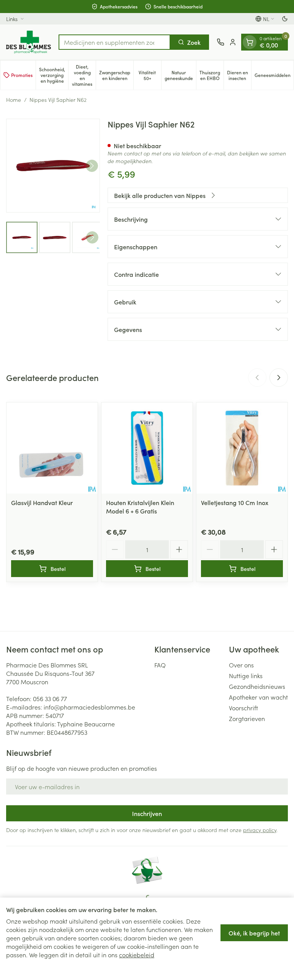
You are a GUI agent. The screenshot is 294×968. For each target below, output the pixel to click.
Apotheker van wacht (258, 697)
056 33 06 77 (50, 698)
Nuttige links (246, 675)
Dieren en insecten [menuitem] (239, 75)
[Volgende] (92, 166)
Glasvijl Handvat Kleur (42, 502)
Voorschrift (243, 707)
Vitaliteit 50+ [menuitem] (150, 75)
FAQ (160, 665)
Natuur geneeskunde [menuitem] (180, 75)
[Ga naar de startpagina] (28, 42)
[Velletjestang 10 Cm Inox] (241, 448)
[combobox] (114, 42)
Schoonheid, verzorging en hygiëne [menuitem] (53, 75)
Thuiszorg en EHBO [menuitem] (211, 75)
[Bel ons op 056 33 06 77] (220, 42)
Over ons (241, 665)
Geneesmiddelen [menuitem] (274, 76)
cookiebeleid (136, 954)
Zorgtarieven (247, 718)
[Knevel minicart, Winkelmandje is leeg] (249, 42)
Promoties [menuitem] (22, 75)
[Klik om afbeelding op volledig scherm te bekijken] (53, 165)
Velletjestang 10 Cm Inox (234, 502)
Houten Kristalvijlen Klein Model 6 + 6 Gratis (140, 506)
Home (13, 99)
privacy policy (259, 830)
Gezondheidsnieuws (257, 686)
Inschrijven (147, 813)
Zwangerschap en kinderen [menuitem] (116, 75)
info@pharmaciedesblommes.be (89, 707)
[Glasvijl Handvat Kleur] (52, 448)
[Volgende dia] (279, 377)
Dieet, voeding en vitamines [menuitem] (84, 75)
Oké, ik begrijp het (254, 933)
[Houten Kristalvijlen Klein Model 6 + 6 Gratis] (147, 448)
